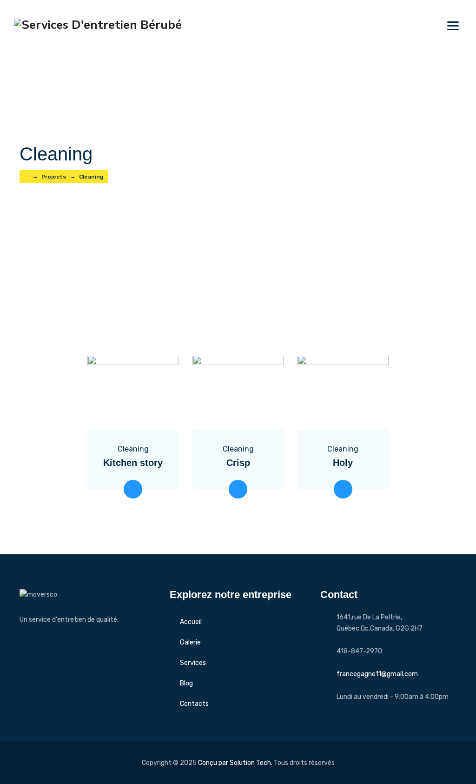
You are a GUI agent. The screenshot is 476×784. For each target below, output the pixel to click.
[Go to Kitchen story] (133, 489)
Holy (343, 463)
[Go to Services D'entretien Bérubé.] (26, 176)
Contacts (194, 704)
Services (193, 663)
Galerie (190, 642)
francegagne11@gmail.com (377, 674)
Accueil (191, 622)
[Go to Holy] (343, 489)
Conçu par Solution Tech (234, 763)
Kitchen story (133, 463)
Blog (186, 683)
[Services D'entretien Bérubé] (98, 24)
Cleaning (133, 449)
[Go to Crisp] (238, 489)
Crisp (238, 463)
